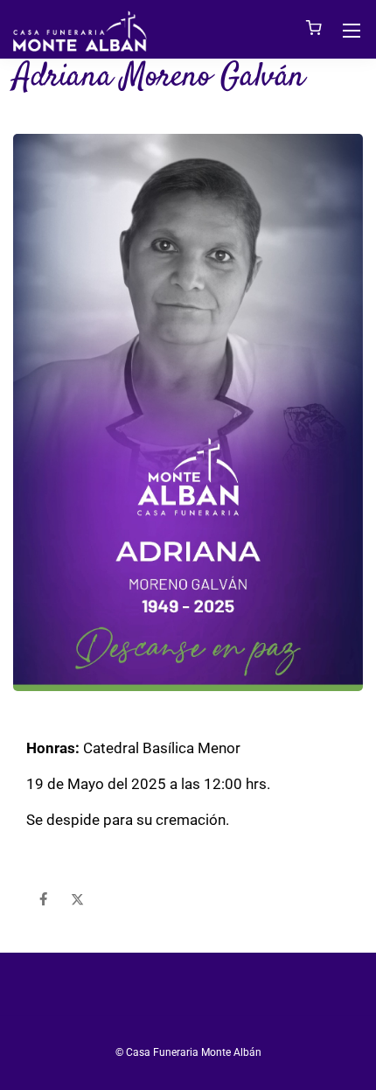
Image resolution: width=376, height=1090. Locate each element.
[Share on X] (77, 900)
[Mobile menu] (351, 30)
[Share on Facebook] (43, 900)
